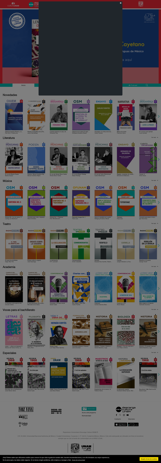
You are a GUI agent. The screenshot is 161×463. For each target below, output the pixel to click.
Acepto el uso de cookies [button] (149, 459)
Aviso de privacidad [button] (78, 460)
